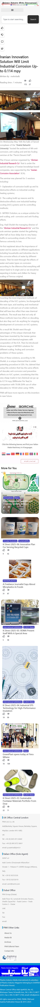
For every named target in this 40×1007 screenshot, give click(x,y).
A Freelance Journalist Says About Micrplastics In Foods (19, 585)
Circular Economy (10, 541)
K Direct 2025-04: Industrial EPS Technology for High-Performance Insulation (19, 708)
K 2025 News (29, 627)
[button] (12, 10)
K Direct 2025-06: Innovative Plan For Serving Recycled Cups (19, 545)
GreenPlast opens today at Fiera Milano (18, 755)
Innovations (8, 498)
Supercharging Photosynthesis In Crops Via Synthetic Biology (17, 502)
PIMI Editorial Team (11, 946)
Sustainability (24, 541)
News (17, 498)
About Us (8, 933)
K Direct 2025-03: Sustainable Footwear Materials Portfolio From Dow (19, 800)
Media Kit (8, 937)
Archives (7, 942)
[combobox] (14, 19)
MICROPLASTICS (9, 581)
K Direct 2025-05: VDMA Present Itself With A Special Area (18, 632)
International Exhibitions (12, 627)
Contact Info (9, 951)
